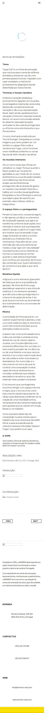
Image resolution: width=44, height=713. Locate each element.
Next (35, 521)
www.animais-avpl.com (22, 699)
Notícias (27, 6)
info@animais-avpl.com (22, 687)
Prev (8, 521)
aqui (30, 429)
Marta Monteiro (8, 460)
